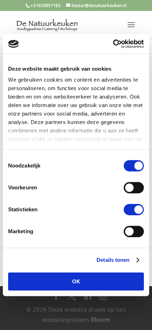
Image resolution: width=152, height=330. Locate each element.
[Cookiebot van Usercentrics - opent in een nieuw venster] (113, 43)
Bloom (100, 320)
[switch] (134, 187)
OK (76, 281)
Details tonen (113, 260)
